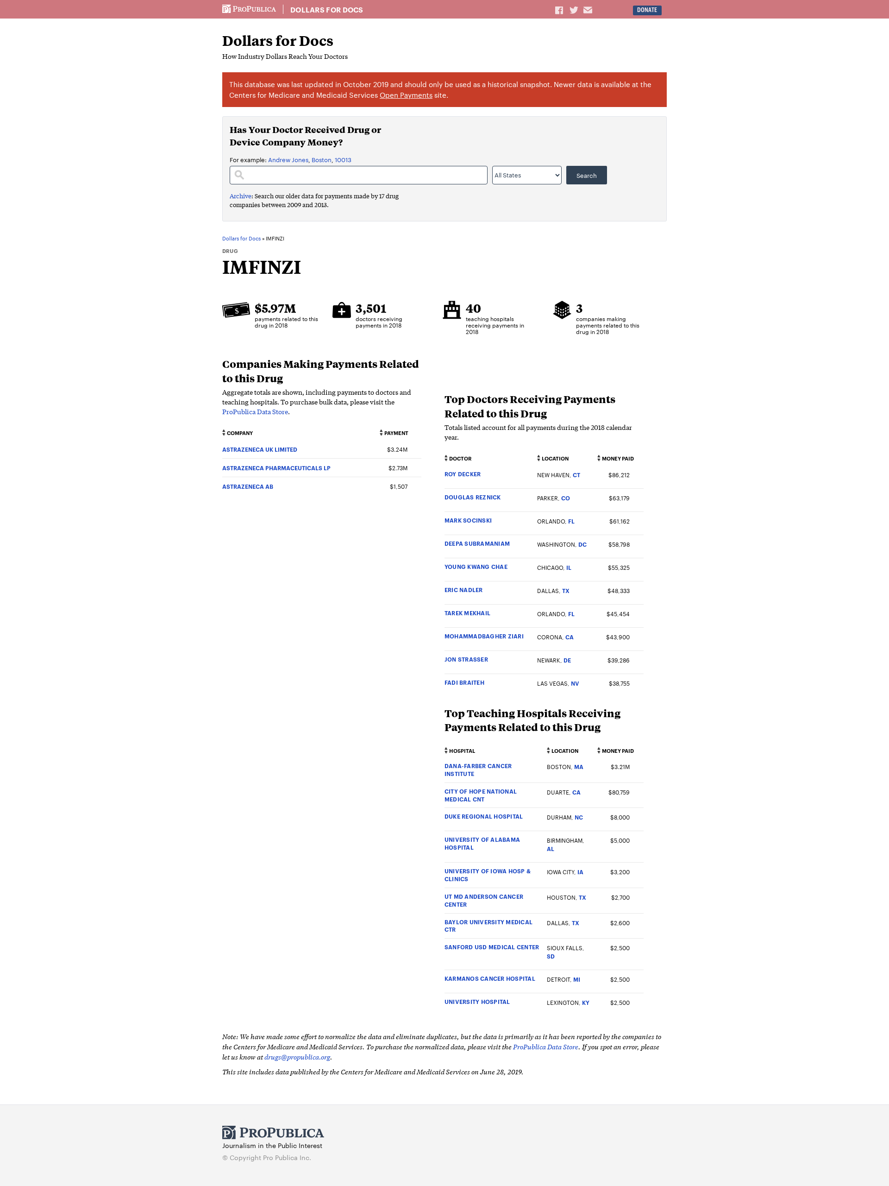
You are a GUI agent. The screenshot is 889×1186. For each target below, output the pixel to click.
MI (576, 979)
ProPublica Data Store (255, 411)
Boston (322, 159)
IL (568, 567)
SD (551, 956)
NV (575, 683)
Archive (240, 195)
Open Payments (406, 95)
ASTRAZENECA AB (247, 486)
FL (571, 521)
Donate (647, 10)
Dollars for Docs (326, 9)
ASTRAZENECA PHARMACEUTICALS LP (276, 468)
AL (550, 848)
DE (567, 660)
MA (578, 766)
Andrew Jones (288, 159)
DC (582, 544)
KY (585, 1002)
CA (569, 637)
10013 (343, 159)
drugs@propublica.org (297, 1056)
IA (580, 872)
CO (565, 498)
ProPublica (249, 9)
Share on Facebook (560, 9)
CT (576, 475)
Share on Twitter (575, 9)
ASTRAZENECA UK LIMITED (259, 449)
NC (579, 817)
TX (566, 590)
